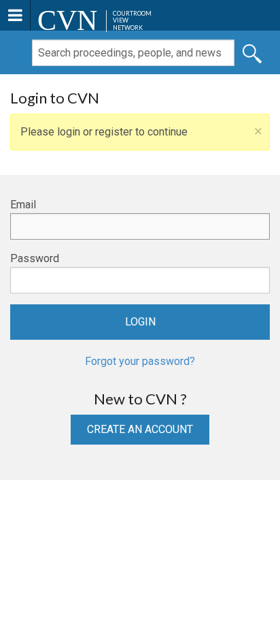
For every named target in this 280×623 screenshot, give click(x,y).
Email (23, 204)
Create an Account (140, 429)
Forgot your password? (140, 361)
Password (34, 258)
